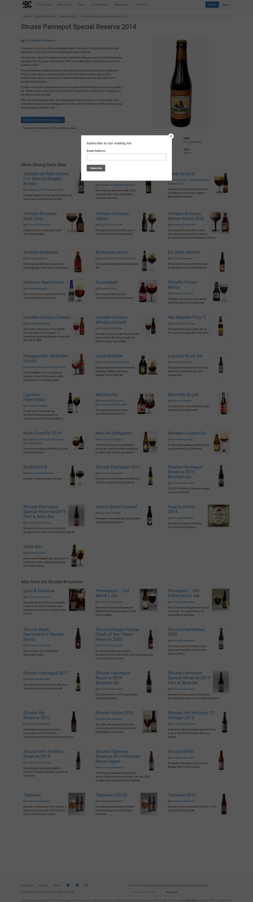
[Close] (171, 136)
